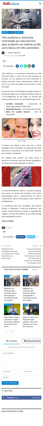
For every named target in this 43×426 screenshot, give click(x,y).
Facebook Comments (34, 341)
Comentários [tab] (12, 341)
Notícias (11, 32)
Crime (25, 304)
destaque (9, 227)
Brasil (6, 276)
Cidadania (8, 304)
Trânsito (19, 32)
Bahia (4, 32)
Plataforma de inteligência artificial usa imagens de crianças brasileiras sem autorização (11, 253)
